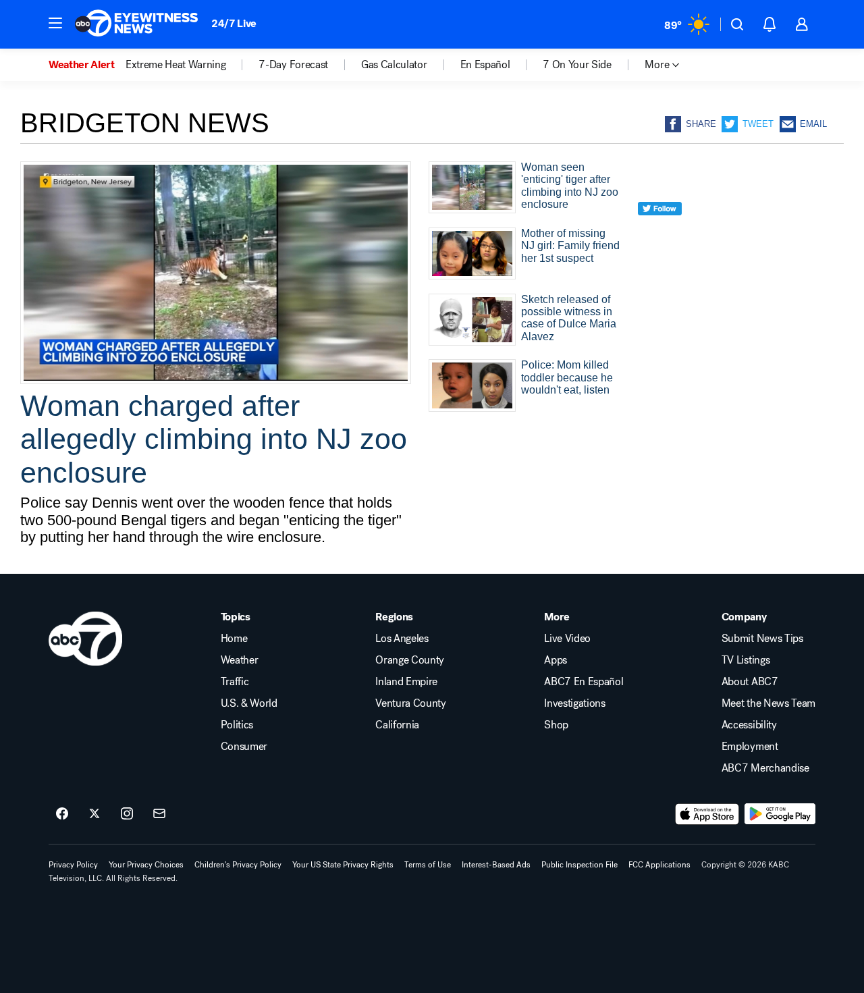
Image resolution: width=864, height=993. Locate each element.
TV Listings (746, 660)
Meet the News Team (768, 703)
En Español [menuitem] (485, 65)
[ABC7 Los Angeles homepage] (136, 24)
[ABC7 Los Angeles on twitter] (94, 814)
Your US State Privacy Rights (343, 865)
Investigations (574, 703)
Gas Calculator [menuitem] (394, 65)
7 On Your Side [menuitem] (577, 65)
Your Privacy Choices (146, 865)
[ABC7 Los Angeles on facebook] (62, 814)
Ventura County (410, 703)
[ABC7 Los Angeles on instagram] (126, 814)
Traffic (235, 681)
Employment (750, 746)
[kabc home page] (85, 639)
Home (234, 638)
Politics (237, 725)
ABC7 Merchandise (765, 768)
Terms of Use (427, 865)
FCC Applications (659, 865)
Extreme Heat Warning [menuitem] (176, 65)
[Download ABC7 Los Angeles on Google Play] (780, 814)
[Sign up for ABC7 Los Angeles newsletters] (159, 814)
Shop (556, 725)
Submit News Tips (762, 638)
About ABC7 (750, 681)
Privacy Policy (73, 865)
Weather (240, 660)
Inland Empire (406, 681)
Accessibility (749, 725)
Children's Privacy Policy (237, 865)
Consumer (244, 746)
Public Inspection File (579, 865)
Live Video (567, 638)
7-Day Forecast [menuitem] (293, 65)
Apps (555, 660)
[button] (55, 22)
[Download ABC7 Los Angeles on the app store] (707, 814)
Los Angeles (401, 638)
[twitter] (660, 233)
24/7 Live (233, 23)
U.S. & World (249, 703)
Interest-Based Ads (496, 865)
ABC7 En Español (583, 681)
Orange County (409, 660)
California (397, 725)
